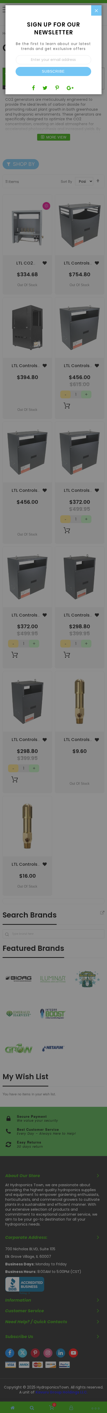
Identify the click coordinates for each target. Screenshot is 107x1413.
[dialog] (53, 706)
